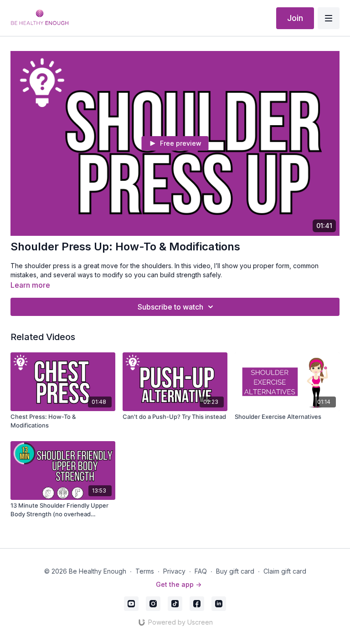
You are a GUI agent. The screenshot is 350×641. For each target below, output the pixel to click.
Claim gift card (284, 571)
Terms (144, 571)
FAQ (201, 571)
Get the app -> (178, 584)
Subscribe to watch (170, 306)
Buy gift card (235, 571)
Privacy (174, 571)
